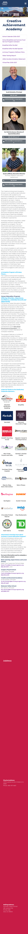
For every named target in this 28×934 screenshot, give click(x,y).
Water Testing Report (9, 55)
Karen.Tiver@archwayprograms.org (12, 565)
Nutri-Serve (7, 530)
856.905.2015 (5, 575)
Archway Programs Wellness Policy (13, 52)
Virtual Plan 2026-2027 (9, 62)
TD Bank (21, 530)
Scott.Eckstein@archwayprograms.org (13, 581)
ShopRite (21, 405)
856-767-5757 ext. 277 (13, 137)
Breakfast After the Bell (9, 45)
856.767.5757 (14, 180)
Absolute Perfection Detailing (7, 406)
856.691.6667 (5, 583)
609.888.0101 (5, 591)
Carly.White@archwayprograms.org (12, 573)
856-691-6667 (13, 95)
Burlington (7, 501)
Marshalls (7, 422)
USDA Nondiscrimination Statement (13, 59)
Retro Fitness (21, 485)
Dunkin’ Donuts (21, 501)
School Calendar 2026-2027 (11, 36)
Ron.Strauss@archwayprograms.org (12, 589)
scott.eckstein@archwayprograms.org (13, 100)
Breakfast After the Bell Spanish (12, 48)
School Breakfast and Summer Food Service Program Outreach (13, 40)
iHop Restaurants (21, 515)
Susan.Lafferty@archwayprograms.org (13, 185)
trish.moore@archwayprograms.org (13, 141)
